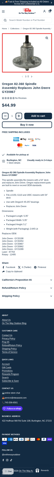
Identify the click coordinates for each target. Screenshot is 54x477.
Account (6, 364)
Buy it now (27, 124)
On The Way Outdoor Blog (14, 323)
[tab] (13, 163)
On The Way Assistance (30, 471)
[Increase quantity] (19, 116)
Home (4, 29)
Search (5, 377)
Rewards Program (10, 374)
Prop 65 (5, 342)
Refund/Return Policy (12, 345)
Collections (14, 29)
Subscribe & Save (10, 381)
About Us (6, 320)
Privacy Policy (8, 338)
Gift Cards (6, 367)
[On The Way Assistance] (27, 11)
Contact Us (7, 335)
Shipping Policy (9, 349)
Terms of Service (9, 352)
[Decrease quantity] (5, 116)
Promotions (7, 371)
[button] (31, 76)
